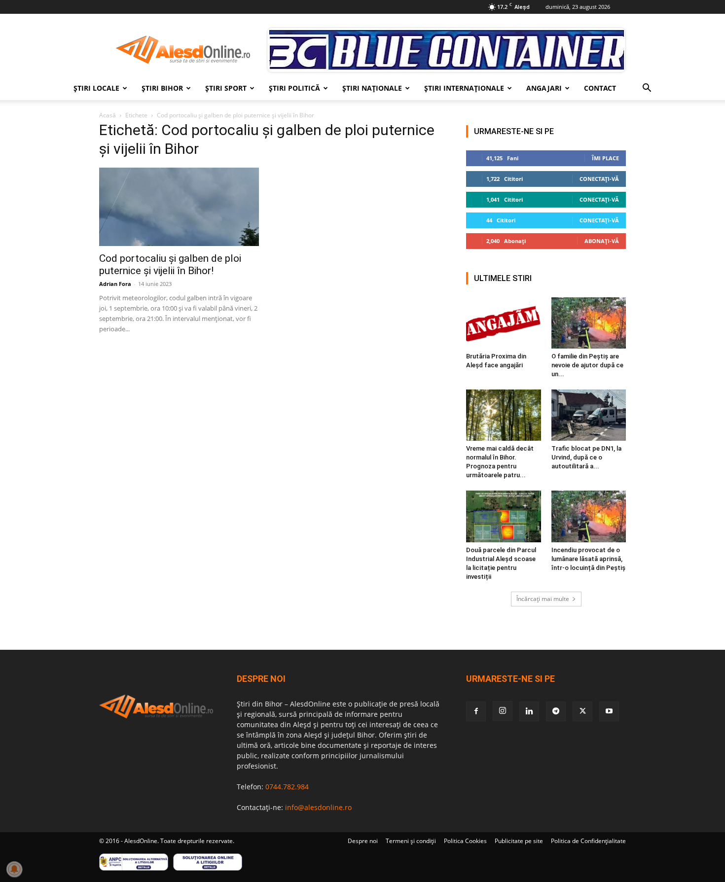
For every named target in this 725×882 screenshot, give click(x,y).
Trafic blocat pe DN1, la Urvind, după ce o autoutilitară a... (586, 457)
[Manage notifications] (14, 869)
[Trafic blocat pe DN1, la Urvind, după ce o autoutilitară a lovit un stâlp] (588, 415)
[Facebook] (476, 711)
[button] (646, 89)
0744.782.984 (287, 786)
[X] (582, 711)
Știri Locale (96, 88)
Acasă (107, 115)
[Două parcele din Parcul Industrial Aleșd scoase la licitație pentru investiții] (503, 516)
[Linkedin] (529, 711)
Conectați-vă (599, 178)
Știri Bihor (162, 88)
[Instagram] (502, 711)
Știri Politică (294, 88)
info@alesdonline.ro (318, 807)
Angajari (544, 88)
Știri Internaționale (464, 88)
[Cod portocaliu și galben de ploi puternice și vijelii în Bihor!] (179, 207)
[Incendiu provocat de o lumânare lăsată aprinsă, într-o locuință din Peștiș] (588, 516)
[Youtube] (609, 711)
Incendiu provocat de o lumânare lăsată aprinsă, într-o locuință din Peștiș (588, 558)
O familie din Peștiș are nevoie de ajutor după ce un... (587, 365)
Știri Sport (226, 88)
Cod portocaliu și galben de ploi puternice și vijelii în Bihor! (170, 264)
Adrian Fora (115, 283)
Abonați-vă (601, 241)
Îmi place (605, 158)
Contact (600, 88)
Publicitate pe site (519, 841)
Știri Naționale (372, 88)
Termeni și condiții (411, 841)
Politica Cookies (465, 841)
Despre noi (363, 841)
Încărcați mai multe (542, 599)
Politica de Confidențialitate (588, 841)
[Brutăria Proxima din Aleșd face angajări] (503, 323)
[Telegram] (556, 711)
